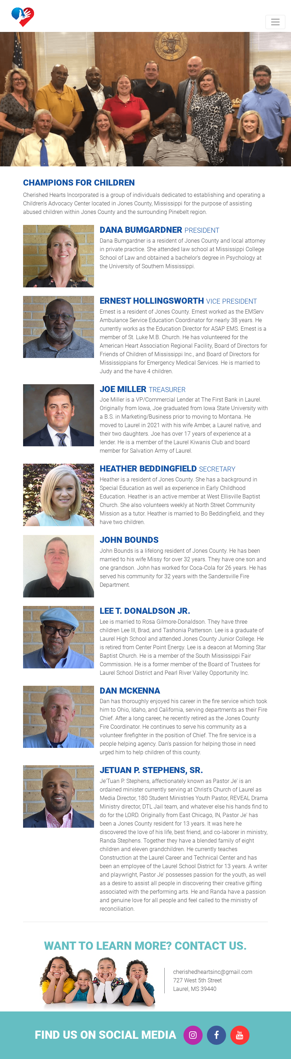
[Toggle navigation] (275, 22)
